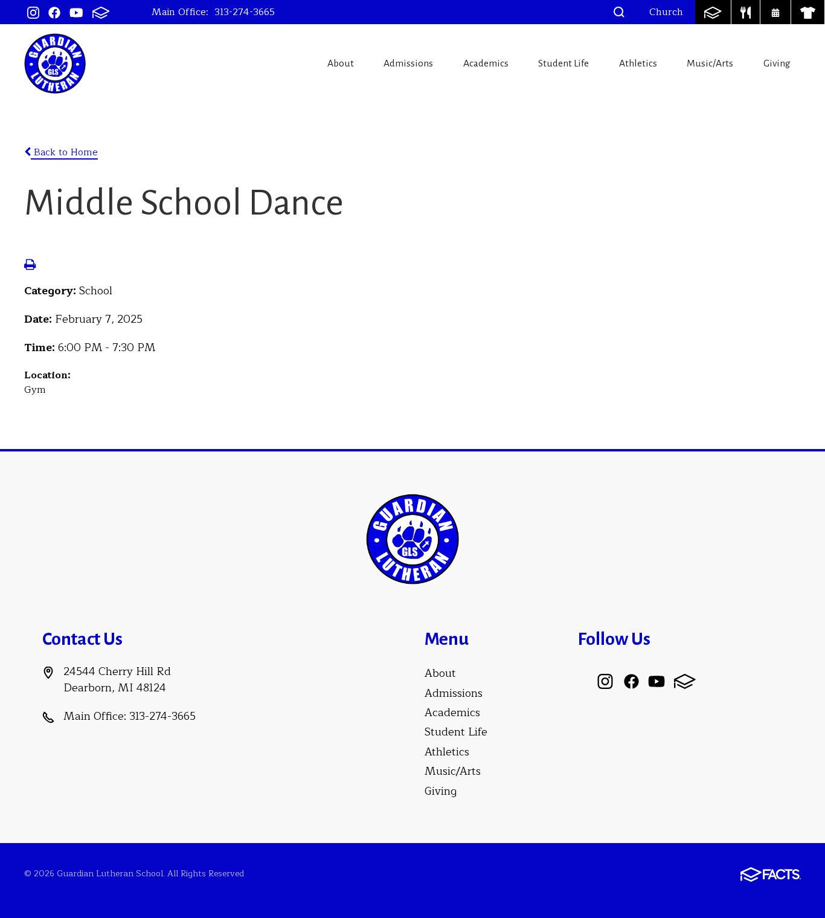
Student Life (563, 63)
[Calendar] (775, 12)
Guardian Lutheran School (55, 63)
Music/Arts (710, 63)
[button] (619, 12)
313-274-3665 (244, 12)
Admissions (408, 63)
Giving (777, 63)
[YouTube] (76, 12)
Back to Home (64, 152)
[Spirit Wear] (807, 12)
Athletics (638, 63)
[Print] (30, 266)
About (340, 63)
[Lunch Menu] (745, 12)
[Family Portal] (712, 12)
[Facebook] (54, 12)
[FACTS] (100, 12)
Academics (486, 63)
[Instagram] (33, 12)
